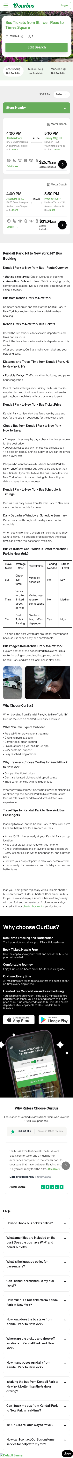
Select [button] (60, 94)
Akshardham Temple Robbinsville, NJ (15, 138)
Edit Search (36, 47)
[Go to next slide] (66, 1165)
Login (64, 5)
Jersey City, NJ (53, 138)
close (67, 1453)
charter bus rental (33, 906)
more (15, 150)
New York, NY (52, 198)
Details (10, 166)
